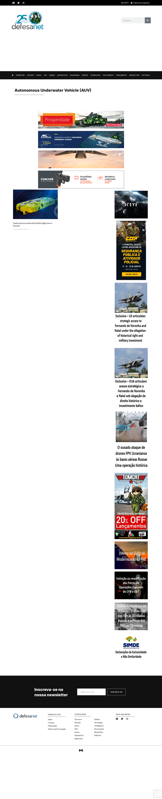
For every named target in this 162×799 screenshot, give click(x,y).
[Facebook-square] (13, 3)
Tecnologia (95, 75)
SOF (45, 75)
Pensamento (121, 75)
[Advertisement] (81, 47)
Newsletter (134, 75)
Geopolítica (62, 75)
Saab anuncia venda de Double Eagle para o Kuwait (32, 224)
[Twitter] (18, 3)
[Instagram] (23, 3)
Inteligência (108, 75)
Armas (52, 75)
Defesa (85, 75)
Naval (39, 75)
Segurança (75, 75)
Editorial (146, 75)
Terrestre (20, 75)
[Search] (148, 20)
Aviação (30, 75)
